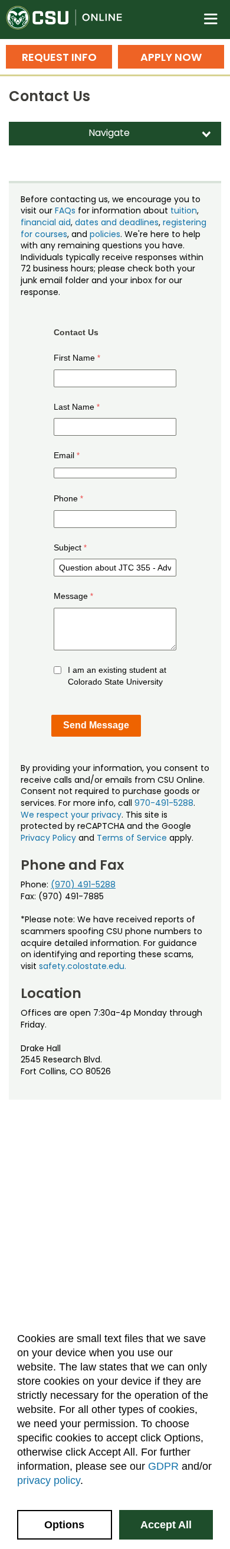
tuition (183, 210)
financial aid (46, 222)
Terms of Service (132, 838)
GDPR (163, 1466)
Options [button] (64, 1525)
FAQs (65, 210)
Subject (67, 547)
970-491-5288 (163, 803)
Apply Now (171, 57)
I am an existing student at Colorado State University (117, 675)
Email (64, 455)
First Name (74, 357)
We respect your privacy (71, 815)
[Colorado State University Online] (71, 19)
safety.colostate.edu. (82, 966)
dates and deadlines (117, 222)
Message (71, 596)
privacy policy (48, 1480)
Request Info (59, 57)
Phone (66, 498)
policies (105, 234)
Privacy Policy (48, 838)
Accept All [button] (166, 1525)
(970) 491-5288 (83, 884)
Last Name (74, 406)
